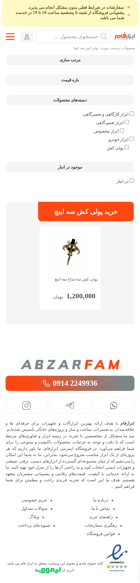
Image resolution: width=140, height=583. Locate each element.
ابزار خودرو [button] (119, 139)
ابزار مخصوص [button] (106, 131)
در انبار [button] (123, 181)
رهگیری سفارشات (101, 525)
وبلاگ (34, 516)
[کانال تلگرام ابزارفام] (70, 405)
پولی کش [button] (115, 147)
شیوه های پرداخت (34, 525)
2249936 (75, 383)
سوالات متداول (34, 508)
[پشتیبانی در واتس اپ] (113, 405)
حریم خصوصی (34, 499)
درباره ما (100, 499)
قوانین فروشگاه (101, 533)
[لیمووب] (48, 570)
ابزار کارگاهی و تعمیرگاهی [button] (106, 114)
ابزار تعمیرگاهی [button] (110, 122)
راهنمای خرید (101, 516)
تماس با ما (100, 508)
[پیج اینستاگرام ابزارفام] (27, 405)
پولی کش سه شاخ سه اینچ (76, 279)
